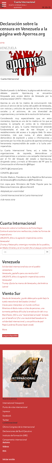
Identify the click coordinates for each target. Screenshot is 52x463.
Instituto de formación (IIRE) (15, 435)
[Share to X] (22, 15)
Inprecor (6, 411)
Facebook (7, 415)
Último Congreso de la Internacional (19, 427)
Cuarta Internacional (10, 79)
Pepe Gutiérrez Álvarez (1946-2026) (18, 324)
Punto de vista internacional (15, 407)
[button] (34, 15)
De (4, 431)
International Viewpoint (13, 403)
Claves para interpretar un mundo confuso (20, 305)
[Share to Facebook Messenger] (26, 15)
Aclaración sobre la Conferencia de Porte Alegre (21, 228)
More (4, 329)
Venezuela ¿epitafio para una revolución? (20, 273)
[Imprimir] (36, 211)
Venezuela (8, 48)
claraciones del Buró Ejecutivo (18, 431)
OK (47, 252)
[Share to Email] (30, 15)
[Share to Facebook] (17, 15)
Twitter (6, 420)
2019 (2, 42)
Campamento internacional (15, 439)
